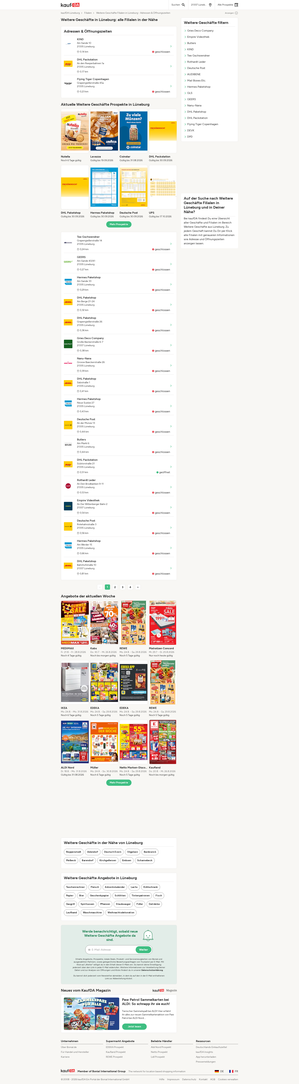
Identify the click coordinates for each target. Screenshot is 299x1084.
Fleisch (95, 887)
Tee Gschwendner (198, 55)
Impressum (173, 1079)
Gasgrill (70, 904)
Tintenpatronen (141, 895)
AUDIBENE (194, 74)
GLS (189, 93)
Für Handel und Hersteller (75, 1052)
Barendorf (87, 860)
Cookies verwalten (228, 1079)
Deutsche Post (196, 68)
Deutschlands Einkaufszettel (211, 1047)
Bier (81, 895)
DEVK (190, 130)
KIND (190, 49)
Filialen (88, 13)
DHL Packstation (197, 118)
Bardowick (150, 851)
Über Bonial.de (69, 1047)
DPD (190, 136)
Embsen (126, 860)
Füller (140, 904)
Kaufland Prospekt (116, 1052)
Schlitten (120, 895)
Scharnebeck (145, 860)
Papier (69, 895)
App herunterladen (206, 1056)
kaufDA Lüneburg (70, 13)
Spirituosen (87, 904)
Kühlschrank (150, 887)
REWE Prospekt (114, 1056)
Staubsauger (123, 904)
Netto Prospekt (159, 1052)
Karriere (65, 1056)
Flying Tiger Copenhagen (202, 124)
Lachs (134, 887)
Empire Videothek (198, 36)
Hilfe (161, 1079)
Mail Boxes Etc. (196, 80)
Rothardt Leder (196, 61)
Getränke (154, 904)
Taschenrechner (75, 887)
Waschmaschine (92, 912)
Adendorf (92, 851)
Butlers (191, 43)
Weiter (143, 949)
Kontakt (203, 1079)
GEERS (191, 99)
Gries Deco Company (200, 30)
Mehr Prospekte (119, 224)
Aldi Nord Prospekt (161, 1047)
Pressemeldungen (206, 1061)
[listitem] (75, 135)
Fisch (159, 895)
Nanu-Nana (194, 105)
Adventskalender (115, 887)
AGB (212, 1079)
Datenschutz (189, 1079)
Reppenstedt (73, 851)
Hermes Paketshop (198, 86)
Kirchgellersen (107, 860)
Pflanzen (105, 904)
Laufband (71, 912)
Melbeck (71, 860)
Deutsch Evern (112, 851)
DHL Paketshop (196, 111)
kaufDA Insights (204, 1052)
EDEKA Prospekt (115, 1047)
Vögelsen (132, 851)
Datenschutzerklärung (152, 970)
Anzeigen (229, 13)
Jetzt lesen (134, 1026)
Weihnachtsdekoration (121, 912)
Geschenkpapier (99, 895)
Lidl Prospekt (158, 1056)
